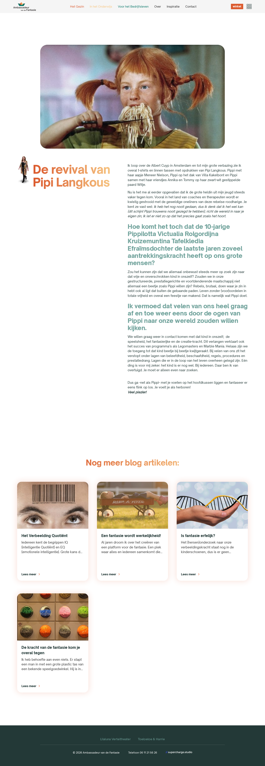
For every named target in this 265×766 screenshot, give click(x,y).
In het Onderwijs (101, 6)
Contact (190, 6)
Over (157, 6)
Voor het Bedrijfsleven (133, 6)
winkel (237, 6)
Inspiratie (173, 6)
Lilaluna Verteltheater (115, 739)
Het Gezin (77, 6)
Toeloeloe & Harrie (151, 739)
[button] (249, 6)
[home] (24, 6)
